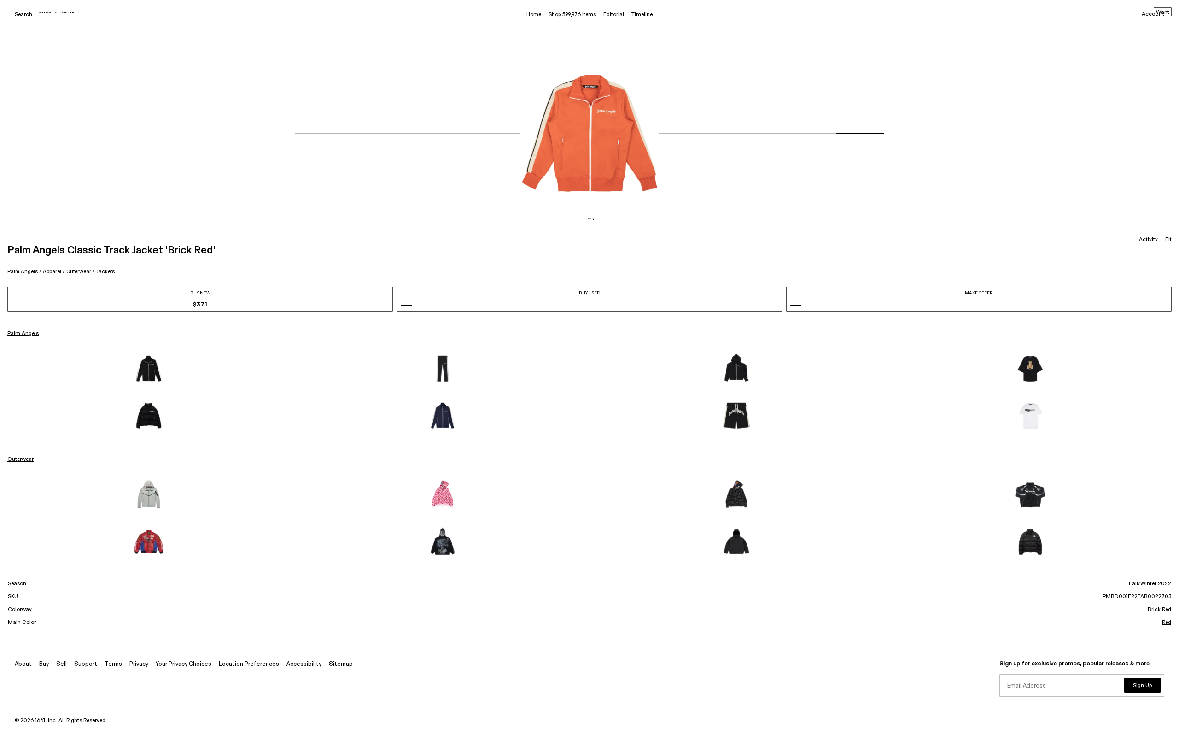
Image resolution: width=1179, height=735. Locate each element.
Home (533, 15)
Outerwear (78, 271)
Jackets (105, 271)
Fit (1168, 239)
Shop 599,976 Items (572, 15)
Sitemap (341, 664)
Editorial (613, 15)
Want (1162, 12)
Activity (1148, 239)
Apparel (52, 271)
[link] (148, 369)
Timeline (642, 15)
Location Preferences (249, 664)
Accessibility (303, 664)
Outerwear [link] (20, 459)
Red (1166, 622)
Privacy (138, 664)
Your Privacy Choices (183, 664)
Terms (113, 664)
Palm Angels (22, 271)
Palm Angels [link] (23, 333)
